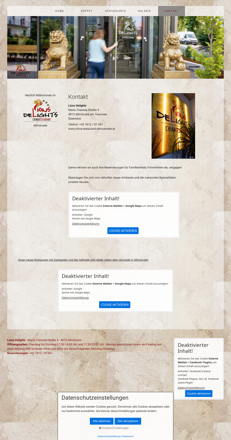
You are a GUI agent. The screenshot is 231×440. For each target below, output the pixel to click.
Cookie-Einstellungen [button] (115, 428)
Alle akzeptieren (127, 421)
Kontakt (171, 11)
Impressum (128, 436)
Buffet (87, 11)
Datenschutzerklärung (85, 223)
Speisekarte (115, 11)
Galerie (144, 11)
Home (59, 11)
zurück (12, 48)
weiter (219, 48)
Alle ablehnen (102, 421)
